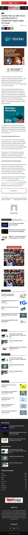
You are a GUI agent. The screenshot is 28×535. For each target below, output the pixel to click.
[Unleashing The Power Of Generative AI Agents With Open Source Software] (23, 315)
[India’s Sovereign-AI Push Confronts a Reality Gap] (23, 302)
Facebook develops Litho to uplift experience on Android (20, 199)
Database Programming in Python (16, 364)
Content (6, 11)
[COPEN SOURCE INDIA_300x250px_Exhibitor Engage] (14, 265)
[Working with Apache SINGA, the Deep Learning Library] (23, 321)
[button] (2, 8)
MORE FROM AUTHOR (17, 219)
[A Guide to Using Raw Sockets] (4, 342)
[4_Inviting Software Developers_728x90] (14, 4)
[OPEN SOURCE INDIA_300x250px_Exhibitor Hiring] (14, 286)
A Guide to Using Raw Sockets (15, 340)
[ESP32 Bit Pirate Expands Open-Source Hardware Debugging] (4, 231)
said (9, 131)
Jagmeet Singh (5, 25)
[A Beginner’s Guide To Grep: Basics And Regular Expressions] (4, 348)
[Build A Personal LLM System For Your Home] (23, 308)
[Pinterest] (9, 28)
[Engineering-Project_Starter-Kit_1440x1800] (14, 64)
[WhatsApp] (12, 28)
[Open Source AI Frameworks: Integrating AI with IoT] (23, 406)
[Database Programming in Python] (4, 366)
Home (2, 11)
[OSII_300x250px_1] (14, 124)
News (10, 11)
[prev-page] (2, 243)
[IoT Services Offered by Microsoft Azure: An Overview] (23, 412)
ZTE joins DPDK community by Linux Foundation (7, 199)
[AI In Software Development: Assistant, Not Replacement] (23, 296)
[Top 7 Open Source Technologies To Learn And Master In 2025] (23, 393)
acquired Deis (11, 184)
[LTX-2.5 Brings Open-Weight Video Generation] (4, 225)
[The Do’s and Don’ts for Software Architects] (23, 386)
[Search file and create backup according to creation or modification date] (4, 335)
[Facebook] (2, 28)
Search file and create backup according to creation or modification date (17, 335)
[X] (5, 28)
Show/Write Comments (14, 247)
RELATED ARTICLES (6, 219)
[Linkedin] (14, 528)
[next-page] (4, 243)
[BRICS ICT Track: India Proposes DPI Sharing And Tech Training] (4, 238)
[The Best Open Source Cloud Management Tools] (23, 399)
